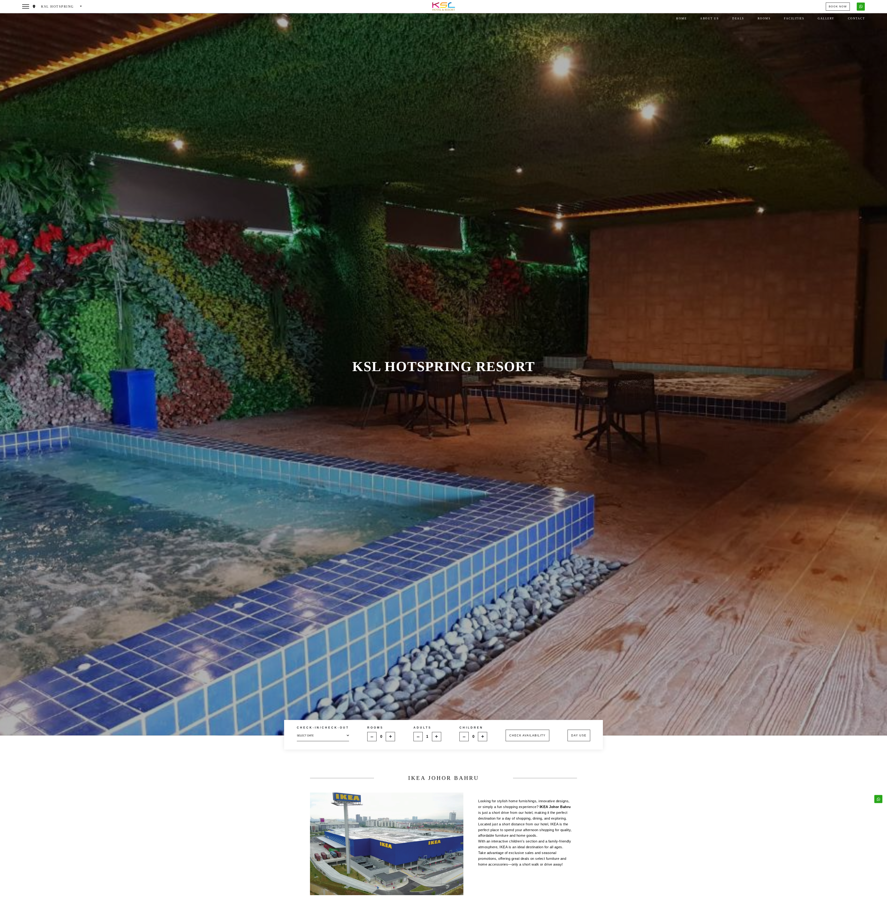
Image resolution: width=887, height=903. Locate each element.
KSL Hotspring (58, 6)
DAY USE (578, 735)
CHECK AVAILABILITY (527, 735)
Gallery (826, 18)
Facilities (794, 18)
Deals (738, 18)
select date (305, 735)
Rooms (764, 18)
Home (681, 18)
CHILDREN (471, 727)
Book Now (838, 6)
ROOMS (375, 727)
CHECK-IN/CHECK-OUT (323, 727)
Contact (856, 18)
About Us (709, 18)
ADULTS (422, 727)
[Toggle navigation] (25, 6)
